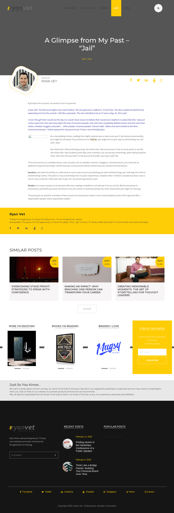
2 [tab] (26, 368)
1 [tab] (18, 368)
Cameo (150, 492)
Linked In (68, 492)
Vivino (132, 492)
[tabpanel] (22, 348)
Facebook (27, 492)
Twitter (93, 139)
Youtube (90, 492)
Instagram (111, 492)
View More (87, 309)
